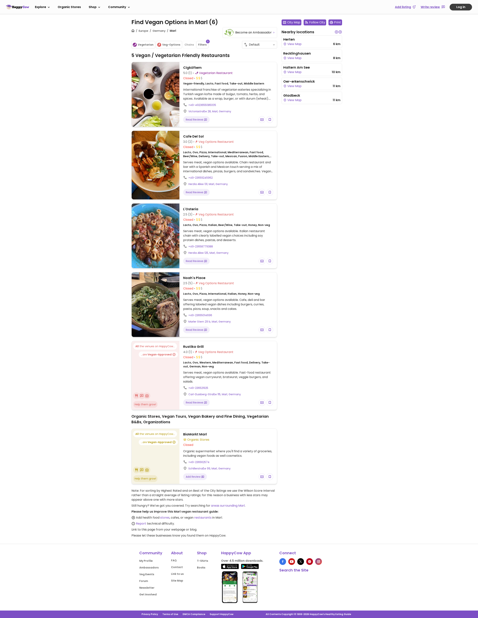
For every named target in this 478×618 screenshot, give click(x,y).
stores (165, 517)
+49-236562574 (198, 462)
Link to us (177, 574)
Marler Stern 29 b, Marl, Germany (209, 321)
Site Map (177, 580)
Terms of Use (170, 614)
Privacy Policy (150, 614)
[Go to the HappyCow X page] (300, 561)
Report (141, 523)
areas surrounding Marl (228, 505)
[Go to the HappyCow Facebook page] (282, 561)
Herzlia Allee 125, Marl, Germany (208, 253)
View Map (294, 44)
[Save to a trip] (262, 119)
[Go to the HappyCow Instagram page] (318, 561)
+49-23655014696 (200, 315)
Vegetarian (145, 45)
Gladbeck (291, 95)
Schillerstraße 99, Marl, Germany (209, 468)
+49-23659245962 (200, 178)
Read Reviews (195, 119)
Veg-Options (171, 45)
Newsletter (146, 588)
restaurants (203, 517)
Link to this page (143, 529)
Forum (143, 581)
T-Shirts (202, 561)
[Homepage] (17, 7)
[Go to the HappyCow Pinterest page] (309, 561)
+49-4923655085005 (202, 105)
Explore (40, 7)
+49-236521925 (198, 388)
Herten (289, 39)
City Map (293, 22)
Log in (460, 7)
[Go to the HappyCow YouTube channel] (291, 561)
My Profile (146, 561)
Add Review (193, 477)
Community (117, 7)
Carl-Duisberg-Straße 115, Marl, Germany (214, 394)
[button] (336, 32)
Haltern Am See (296, 67)
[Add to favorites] (269, 119)
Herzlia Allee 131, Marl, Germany (208, 184)
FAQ (174, 560)
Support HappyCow (221, 614)
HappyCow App (236, 553)
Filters (203, 44)
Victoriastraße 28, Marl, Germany (209, 111)
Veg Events (146, 574)
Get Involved (148, 594)
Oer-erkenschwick (299, 81)
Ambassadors (149, 567)
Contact (177, 567)
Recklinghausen (297, 53)
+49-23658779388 (200, 246)
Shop (93, 7)
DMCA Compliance (194, 614)
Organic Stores (69, 7)
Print (337, 22)
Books (201, 567)
